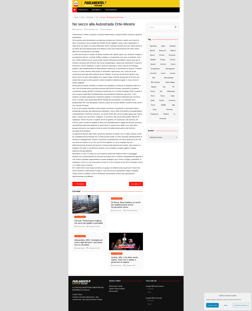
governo (163, 64)
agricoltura (153, 46)
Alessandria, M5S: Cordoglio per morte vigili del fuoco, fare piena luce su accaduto (88, 242)
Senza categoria (107, 29)
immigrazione (155, 68)
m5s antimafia (168, 78)
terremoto (169, 109)
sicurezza (172, 100)
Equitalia (153, 59)
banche (152, 50)
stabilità (163, 105)
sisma (153, 105)
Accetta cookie (212, 305)
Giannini (152, 64)
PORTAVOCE (83, 10)
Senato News (78, 29)
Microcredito (113, 291)
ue (174, 114)
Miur (164, 87)
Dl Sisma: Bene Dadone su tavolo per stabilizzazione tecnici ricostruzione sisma (125, 204)
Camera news (80, 226)
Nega (225, 305)
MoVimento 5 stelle (115, 286)
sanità (152, 100)
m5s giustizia (155, 82)
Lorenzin (172, 73)
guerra (173, 64)
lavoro (163, 73)
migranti (153, 87)
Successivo (135, 184)
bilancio (173, 50)
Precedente (80, 184)
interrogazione (170, 68)
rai (161, 91)
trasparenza (154, 114)
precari (152, 91)
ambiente (172, 46)
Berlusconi (162, 50)
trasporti (166, 114)
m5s (153, 78)
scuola (161, 100)
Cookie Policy (77, 294)
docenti (161, 55)
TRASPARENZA (111, 10)
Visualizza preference (241, 305)
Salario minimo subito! (117, 289)
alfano (163, 46)
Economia (172, 55)
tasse (155, 109)
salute (173, 96)
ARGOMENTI (96, 10)
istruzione (153, 73)
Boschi (152, 55)
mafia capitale (170, 82)
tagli (173, 105)
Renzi (153, 96)
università (162, 118)
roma (163, 96)
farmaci (172, 59)
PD (173, 87)
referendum (171, 91)
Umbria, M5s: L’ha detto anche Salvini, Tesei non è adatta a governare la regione (124, 259)
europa (162, 59)
